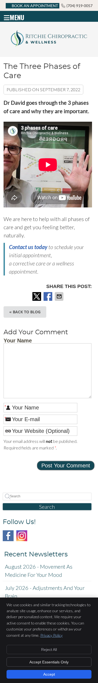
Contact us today (28, 247)
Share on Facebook (48, 296)
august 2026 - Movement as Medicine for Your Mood (38, 570)
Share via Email (60, 296)
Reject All (49, 649)
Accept (49, 674)
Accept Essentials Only (49, 662)
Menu (17, 16)
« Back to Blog (25, 311)
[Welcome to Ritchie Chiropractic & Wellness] (49, 44)
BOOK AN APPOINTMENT (35, 6)
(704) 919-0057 (79, 6)
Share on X (37, 296)
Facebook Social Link (8, 535)
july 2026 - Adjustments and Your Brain (45, 591)
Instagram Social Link (21, 535)
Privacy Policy (51, 635)
